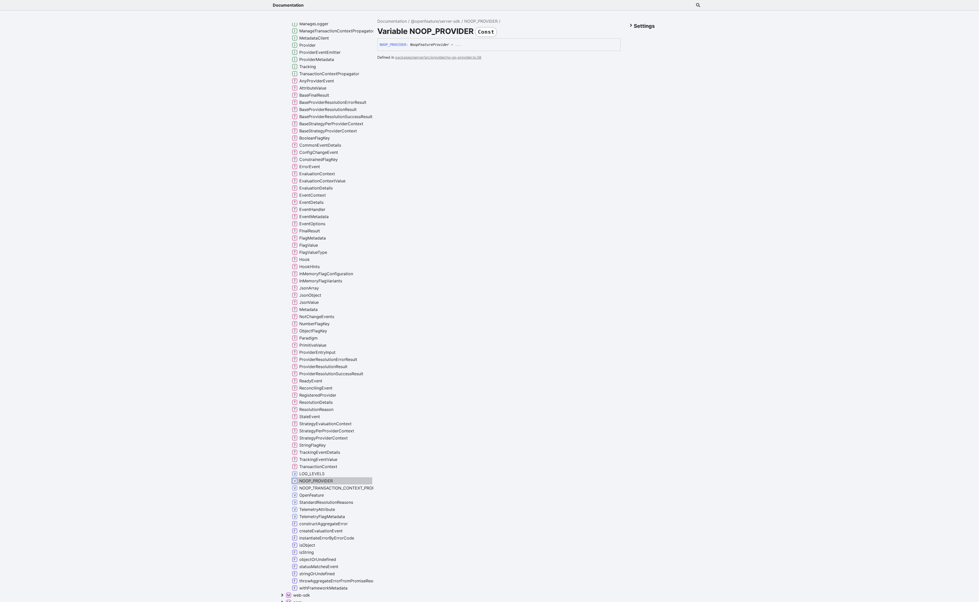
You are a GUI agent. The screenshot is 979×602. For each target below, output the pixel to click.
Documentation (288, 5)
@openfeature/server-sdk (435, 21)
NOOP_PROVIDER (481, 21)
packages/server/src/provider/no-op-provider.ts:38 (438, 57)
